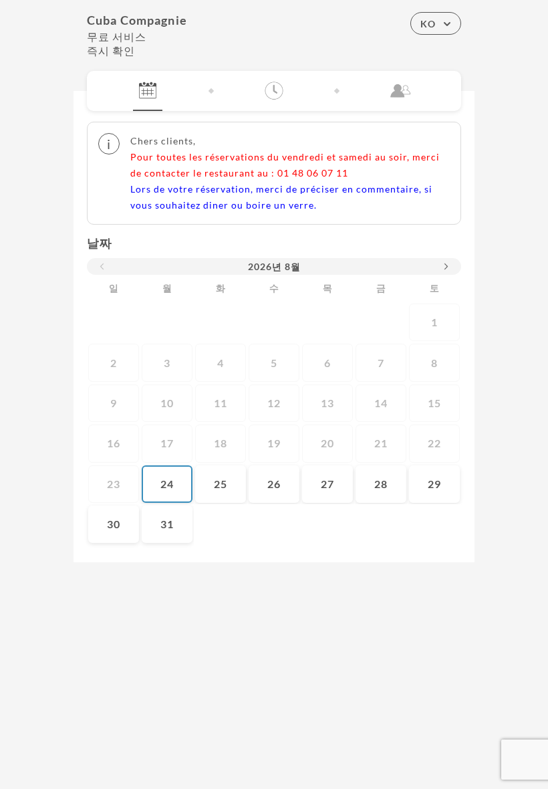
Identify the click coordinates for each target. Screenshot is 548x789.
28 (381, 483)
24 (167, 483)
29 (434, 483)
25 (220, 483)
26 (274, 483)
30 (113, 524)
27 (327, 483)
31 (167, 524)
